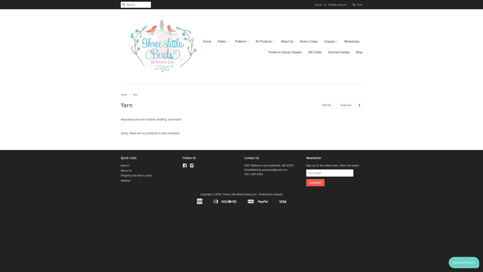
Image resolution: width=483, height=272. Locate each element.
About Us (287, 41)
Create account (337, 4)
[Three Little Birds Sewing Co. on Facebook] (185, 166)
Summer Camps (339, 52)
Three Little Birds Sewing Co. (240, 194)
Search (125, 165)
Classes (330, 41)
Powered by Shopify (271, 194)
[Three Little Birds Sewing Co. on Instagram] (192, 166)
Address (126, 180)
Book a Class (309, 41)
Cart (359, 4)
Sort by (326, 105)
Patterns (241, 41)
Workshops (351, 41)
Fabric (222, 41)
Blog (359, 52)
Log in (318, 4)
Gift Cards (314, 52)
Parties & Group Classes (285, 52)
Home (207, 41)
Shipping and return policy (136, 175)
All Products (263, 41)
